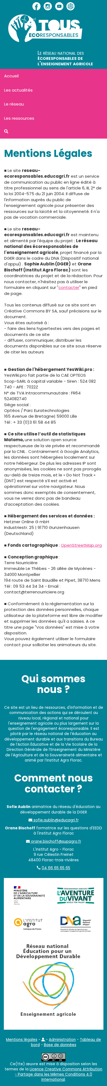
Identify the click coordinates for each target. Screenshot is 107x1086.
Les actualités (18, 90)
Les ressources (19, 118)
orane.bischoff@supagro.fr (55, 841)
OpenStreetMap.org (81, 545)
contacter (68, 287)
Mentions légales (21, 1039)
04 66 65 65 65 (56, 868)
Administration (62, 1039)
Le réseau (14, 104)
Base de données (60, 1044)
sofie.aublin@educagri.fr (55, 820)
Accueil (11, 76)
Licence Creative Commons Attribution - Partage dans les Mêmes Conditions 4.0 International (58, 1074)
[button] (43, 1039)
